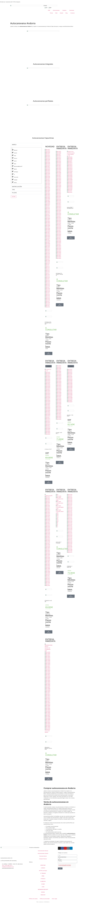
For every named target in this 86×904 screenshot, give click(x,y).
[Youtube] (65, 848)
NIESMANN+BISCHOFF (43, 889)
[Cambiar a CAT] (46, 7)
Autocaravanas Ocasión (43, 853)
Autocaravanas (56, 10)
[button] (48, 366)
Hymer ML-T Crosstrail (58, 542)
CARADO (43, 867)
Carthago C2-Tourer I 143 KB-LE (59, 274)
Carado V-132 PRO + (70, 416)
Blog (67, 13)
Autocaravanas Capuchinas (43, 138)
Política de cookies (33, 898)
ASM (49, 10)
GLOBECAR (43, 881)
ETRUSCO (43, 878)
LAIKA (43, 886)
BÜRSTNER (43, 865)
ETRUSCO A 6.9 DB (48, 601)
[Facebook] (62, 848)
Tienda (51, 13)
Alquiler (61, 13)
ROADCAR (43, 894)
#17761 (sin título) (43, 870)
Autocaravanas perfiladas (43, 101)
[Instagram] (59, 848)
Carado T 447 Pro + (59, 433)
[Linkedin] (71, 848)
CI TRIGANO (43, 873)
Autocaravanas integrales (43, 64)
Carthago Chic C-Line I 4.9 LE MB (48, 322)
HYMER (43, 884)
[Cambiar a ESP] (50, 7)
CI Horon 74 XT (48, 449)
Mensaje (60, 859)
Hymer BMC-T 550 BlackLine (70, 208)
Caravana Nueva (43, 856)
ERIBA (43, 876)
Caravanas (71, 10)
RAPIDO (43, 892)
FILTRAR (13, 196)
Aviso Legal (54, 898)
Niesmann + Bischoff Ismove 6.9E (48, 748)
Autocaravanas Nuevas (43, 850)
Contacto (72, 13)
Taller (56, 13)
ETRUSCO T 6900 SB (69, 567)
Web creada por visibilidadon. (43, 901)
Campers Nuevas (43, 858)
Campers (64, 10)
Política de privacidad (44, 898)
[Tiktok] (68, 848)
